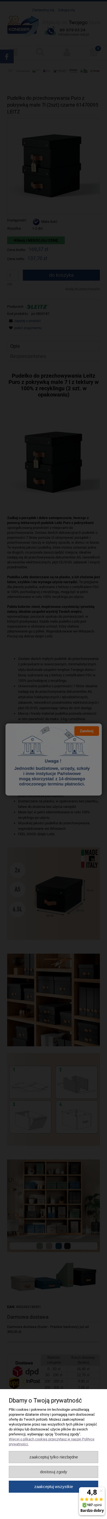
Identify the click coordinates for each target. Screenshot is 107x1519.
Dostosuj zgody (53, 1471)
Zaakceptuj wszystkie (53, 1486)
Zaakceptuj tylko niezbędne (53, 1457)
